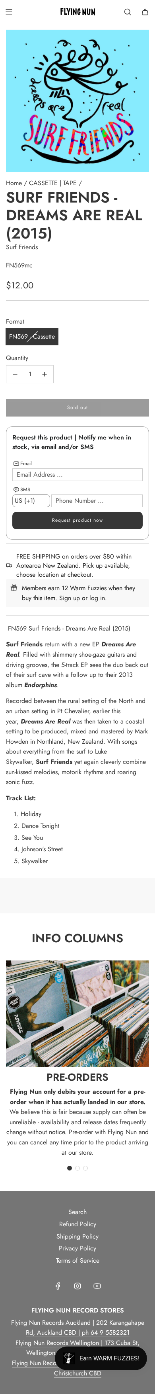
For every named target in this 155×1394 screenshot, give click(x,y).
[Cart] (145, 12)
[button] (69, 1168)
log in (97, 597)
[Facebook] (58, 1286)
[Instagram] (77, 1286)
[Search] (127, 12)
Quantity (17, 357)
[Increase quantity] (44, 374)
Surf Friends (22, 247)
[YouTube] (97, 1286)
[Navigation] (8, 12)
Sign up (69, 597)
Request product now (77, 520)
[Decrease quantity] (15, 374)
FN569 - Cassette (32, 336)
